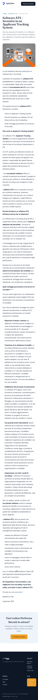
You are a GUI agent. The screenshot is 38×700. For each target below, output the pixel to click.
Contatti (5, 684)
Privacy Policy (6, 696)
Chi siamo (5, 679)
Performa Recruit (29, 662)
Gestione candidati (29, 667)
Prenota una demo (28, 4)
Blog (4, 682)
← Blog (5, 13)
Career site (30, 670)
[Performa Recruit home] (8, 3)
